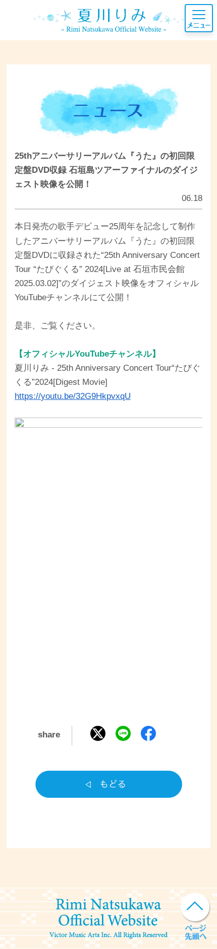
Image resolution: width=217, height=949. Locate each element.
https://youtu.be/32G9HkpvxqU (73, 396)
